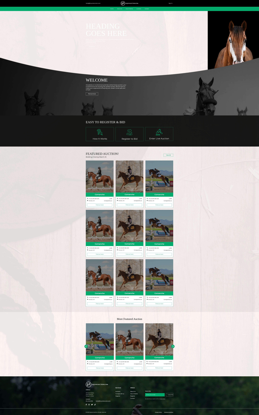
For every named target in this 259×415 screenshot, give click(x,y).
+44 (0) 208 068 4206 (94, 198)
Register (117, 396)
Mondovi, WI (92, 200)
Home (112, 8)
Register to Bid (129, 139)
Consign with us (119, 393)
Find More (92, 46)
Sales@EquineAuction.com (93, 3)
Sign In (170, 3)
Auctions (139, 8)
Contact (147, 8)
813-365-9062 (89, 401)
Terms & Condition (168, 412)
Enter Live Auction (159, 138)
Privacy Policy (162, 398)
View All (168, 155)
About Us (119, 8)
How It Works (129, 8)
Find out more (92, 94)
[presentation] (86, 346)
